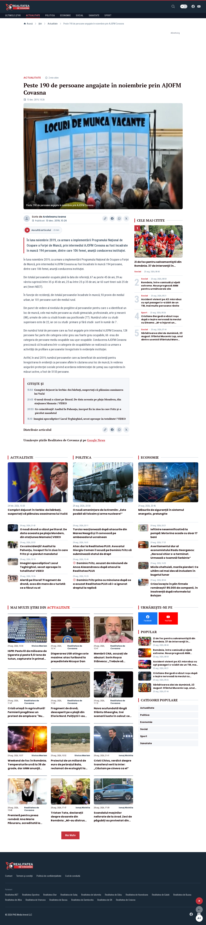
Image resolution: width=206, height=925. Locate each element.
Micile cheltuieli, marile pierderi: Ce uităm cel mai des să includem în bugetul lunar (174, 571)
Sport (144, 312)
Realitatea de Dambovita (82, 900)
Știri (40, 23)
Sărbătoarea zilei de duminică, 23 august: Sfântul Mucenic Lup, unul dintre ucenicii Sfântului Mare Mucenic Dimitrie (162, 338)
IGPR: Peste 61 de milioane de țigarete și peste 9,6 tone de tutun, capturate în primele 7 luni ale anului (27, 656)
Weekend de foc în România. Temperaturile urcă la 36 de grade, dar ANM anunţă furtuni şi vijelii (27, 766)
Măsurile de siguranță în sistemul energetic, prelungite (161, 512)
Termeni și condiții (24, 876)
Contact (8, 876)
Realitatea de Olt (104, 900)
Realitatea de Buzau (182, 894)
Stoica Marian (39, 646)
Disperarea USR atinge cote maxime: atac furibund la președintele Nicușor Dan (70, 657)
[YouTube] (199, 6)
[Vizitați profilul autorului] (26, 218)
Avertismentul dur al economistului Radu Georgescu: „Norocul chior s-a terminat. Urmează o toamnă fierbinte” (172, 552)
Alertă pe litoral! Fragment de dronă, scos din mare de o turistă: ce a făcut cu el (43, 584)
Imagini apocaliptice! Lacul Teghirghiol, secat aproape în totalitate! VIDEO (80, 418)
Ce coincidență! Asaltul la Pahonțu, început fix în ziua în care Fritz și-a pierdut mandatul (78, 411)
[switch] (183, 6)
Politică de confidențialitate (49, 876)
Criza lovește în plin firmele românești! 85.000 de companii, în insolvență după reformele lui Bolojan (174, 589)
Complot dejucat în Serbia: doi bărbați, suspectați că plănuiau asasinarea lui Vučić (78, 391)
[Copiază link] (105, 218)
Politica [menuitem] (50, 15)
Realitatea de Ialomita (91, 894)
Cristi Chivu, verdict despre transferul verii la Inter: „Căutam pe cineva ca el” (112, 764)
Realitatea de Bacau (58, 900)
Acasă (30, 23)
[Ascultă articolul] (199, 900)
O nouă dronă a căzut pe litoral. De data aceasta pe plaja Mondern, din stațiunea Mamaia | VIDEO (77, 401)
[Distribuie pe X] (126, 218)
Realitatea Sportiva (30, 894)
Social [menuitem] (79, 15)
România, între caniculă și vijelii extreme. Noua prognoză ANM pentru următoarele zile (160, 285)
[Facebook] (193, 6)
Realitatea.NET (11, 894)
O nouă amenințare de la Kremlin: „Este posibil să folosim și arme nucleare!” (99, 512)
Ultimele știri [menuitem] (13, 15)
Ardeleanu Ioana (54, 217)
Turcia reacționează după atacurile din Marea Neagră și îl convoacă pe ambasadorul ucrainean (100, 533)
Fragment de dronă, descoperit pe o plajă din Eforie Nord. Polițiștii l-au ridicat (68, 714)
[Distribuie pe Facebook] (112, 218)
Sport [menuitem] (107, 15)
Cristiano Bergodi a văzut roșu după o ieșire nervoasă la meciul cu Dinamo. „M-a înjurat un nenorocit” (161, 321)
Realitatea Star (50, 894)
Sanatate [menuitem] (94, 15)
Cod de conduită (72, 876)
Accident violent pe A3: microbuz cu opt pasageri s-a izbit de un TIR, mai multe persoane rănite (161, 302)
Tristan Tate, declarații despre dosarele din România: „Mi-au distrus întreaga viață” (68, 818)
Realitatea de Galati (160, 894)
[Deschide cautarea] (173, 6)
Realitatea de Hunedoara (137, 894)
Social (137, 271)
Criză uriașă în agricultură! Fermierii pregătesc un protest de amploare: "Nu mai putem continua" (26, 714)
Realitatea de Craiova (125, 900)
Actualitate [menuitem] (33, 15)
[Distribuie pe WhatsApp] (119, 218)
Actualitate (53, 23)
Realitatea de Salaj (69, 894)
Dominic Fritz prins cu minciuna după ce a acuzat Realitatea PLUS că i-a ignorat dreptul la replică (102, 584)
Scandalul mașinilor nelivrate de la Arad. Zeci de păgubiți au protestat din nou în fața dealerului (113, 818)
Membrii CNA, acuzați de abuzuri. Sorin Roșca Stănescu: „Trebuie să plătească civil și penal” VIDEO (110, 661)
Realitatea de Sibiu (113, 894)
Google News (96, 440)
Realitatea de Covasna (74, 647)
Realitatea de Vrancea (36, 900)
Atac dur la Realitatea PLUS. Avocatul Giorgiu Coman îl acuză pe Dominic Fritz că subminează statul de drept (102, 550)
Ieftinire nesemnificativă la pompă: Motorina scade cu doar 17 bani (173, 533)
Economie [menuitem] (65, 15)
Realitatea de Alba (13, 900)
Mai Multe (70, 835)
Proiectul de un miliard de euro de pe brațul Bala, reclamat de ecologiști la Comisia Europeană (68, 766)
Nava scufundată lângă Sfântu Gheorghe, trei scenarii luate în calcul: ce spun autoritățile (112, 714)
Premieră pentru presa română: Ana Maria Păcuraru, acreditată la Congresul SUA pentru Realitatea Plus (24, 823)
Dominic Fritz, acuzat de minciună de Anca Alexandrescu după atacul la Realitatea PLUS (100, 567)
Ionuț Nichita (126, 755)
